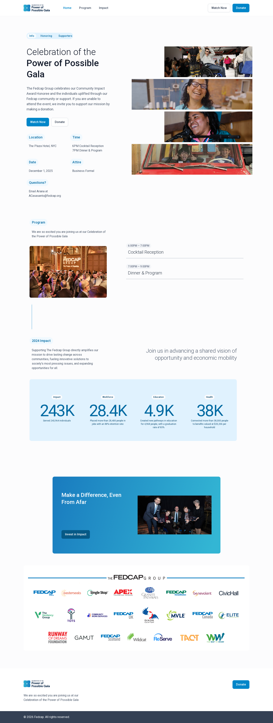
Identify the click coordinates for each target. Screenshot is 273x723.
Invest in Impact (75, 534)
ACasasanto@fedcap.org (45, 196)
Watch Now (219, 8)
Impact (103, 8)
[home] (37, 8)
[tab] (31, 35)
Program (85, 8)
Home (67, 8)
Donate (241, 8)
